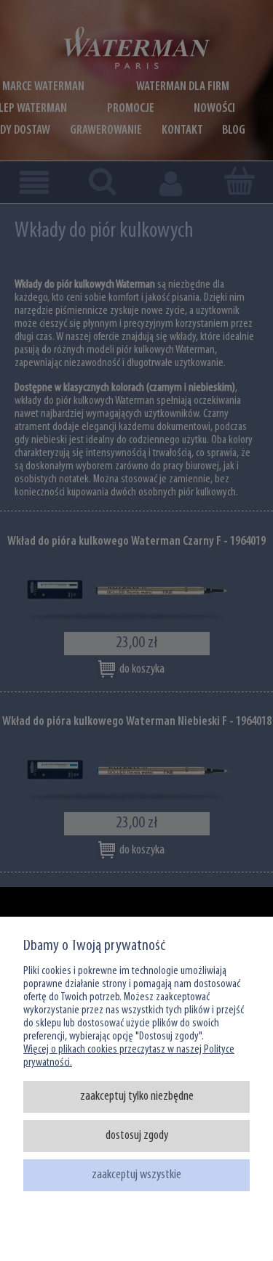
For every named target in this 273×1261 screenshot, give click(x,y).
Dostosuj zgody (137, 1136)
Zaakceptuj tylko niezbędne (137, 1096)
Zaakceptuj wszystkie (136, 1175)
